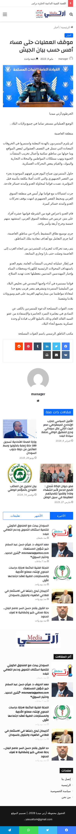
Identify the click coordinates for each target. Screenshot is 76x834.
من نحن (66, 797)
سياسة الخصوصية (60, 791)
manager (63, 58)
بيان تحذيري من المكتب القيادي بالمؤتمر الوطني (22, 488)
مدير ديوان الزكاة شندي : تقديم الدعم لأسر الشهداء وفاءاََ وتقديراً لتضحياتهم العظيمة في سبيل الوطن (58, 492)
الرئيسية (66, 27)
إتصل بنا (66, 779)
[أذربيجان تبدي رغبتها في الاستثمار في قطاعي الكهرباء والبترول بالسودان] (62, 596)
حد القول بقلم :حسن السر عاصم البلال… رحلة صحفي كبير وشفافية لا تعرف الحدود (26, 612)
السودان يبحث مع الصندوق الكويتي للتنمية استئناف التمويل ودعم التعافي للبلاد (26, 530)
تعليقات (15, 516)
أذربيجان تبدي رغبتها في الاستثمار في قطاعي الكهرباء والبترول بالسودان (27, 593)
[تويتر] (56, 346)
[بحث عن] (71, 15)
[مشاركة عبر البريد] (56, 355)
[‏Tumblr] (38, 346)
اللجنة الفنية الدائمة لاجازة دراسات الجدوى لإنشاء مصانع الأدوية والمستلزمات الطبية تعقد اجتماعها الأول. (28, 574)
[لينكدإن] (47, 346)
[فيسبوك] (66, 346)
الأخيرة (61, 516)
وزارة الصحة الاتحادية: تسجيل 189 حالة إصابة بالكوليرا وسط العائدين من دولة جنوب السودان (19, 447)
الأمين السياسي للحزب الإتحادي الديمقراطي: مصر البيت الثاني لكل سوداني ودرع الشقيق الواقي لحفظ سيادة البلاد (57, 428)
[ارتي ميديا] (50, 14)
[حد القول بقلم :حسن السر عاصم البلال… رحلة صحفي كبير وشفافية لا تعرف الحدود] (62, 613)
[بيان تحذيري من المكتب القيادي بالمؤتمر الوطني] (19, 473)
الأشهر (38, 516)
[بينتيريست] (28, 346)
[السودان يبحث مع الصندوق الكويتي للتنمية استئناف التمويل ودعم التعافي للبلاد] (62, 531)
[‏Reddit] (19, 346)
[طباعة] (47, 355)
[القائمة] (5, 15)
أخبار (56, 27)
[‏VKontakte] (66, 355)
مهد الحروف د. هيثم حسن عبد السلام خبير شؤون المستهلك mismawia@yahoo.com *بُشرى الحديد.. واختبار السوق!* (26, 551)
